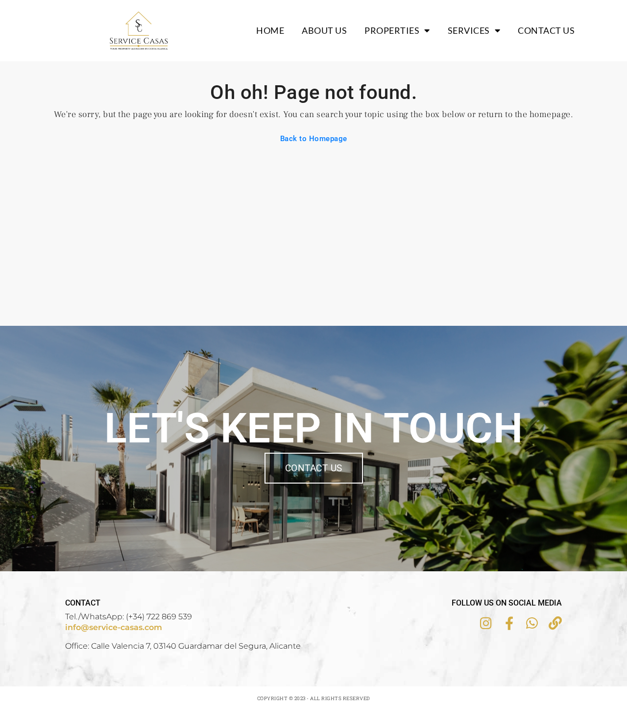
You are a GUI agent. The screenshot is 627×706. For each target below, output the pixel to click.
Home (270, 30)
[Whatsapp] (532, 623)
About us (324, 30)
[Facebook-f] (509, 623)
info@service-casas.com (113, 627)
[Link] (555, 623)
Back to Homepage (313, 138)
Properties (391, 30)
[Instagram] (486, 623)
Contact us (546, 30)
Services (469, 30)
